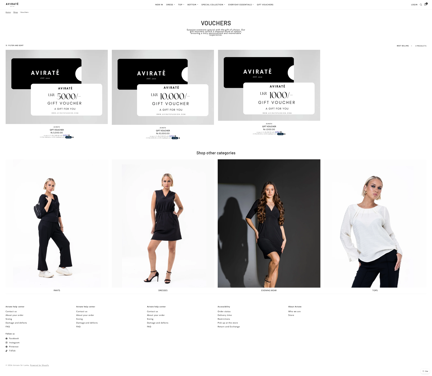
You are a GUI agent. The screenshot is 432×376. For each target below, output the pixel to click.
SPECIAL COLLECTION (212, 4)
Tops (375, 290)
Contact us (11, 311)
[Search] (421, 4)
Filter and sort (16, 45)
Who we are (294, 311)
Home (8, 12)
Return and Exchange (229, 326)
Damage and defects (16, 323)
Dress (169, 4)
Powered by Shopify (39, 365)
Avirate (57, 127)
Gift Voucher (57, 130)
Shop (15, 12)
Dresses (163, 290)
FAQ (8, 326)
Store (291, 315)
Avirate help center (15, 307)
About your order (14, 315)
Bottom (192, 4)
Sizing (9, 319)
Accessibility (224, 307)
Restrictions (224, 319)
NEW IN (159, 4)
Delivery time (225, 315)
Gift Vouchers (265, 4)
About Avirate (295, 307)
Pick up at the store (228, 323)
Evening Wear (269, 290)
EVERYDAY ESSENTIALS (240, 4)
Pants (57, 290)
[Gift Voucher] (57, 87)
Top (180, 4)
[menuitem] (159, 4)
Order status (224, 311)
